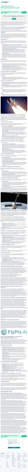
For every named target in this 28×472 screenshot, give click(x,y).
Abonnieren (14, 447)
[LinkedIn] (0, 467)
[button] (23, 2)
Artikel (9, 9)
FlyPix (23, 340)
